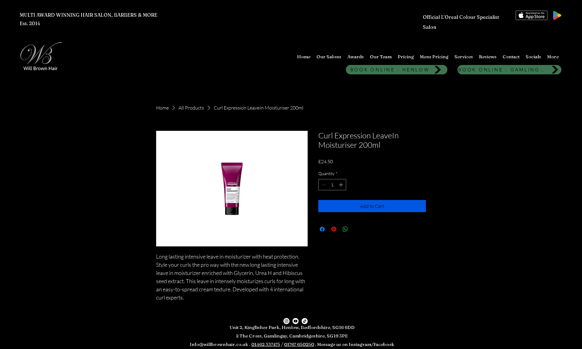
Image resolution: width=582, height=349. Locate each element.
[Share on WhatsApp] (345, 229)
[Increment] (341, 184)
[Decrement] (323, 184)
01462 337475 (265, 344)
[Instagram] (286, 321)
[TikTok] (305, 321)
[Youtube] (296, 321)
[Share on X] (356, 229)
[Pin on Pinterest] (333, 229)
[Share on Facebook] (322, 229)
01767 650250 (299, 344)
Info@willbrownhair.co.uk (219, 344)
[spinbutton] (332, 184)
